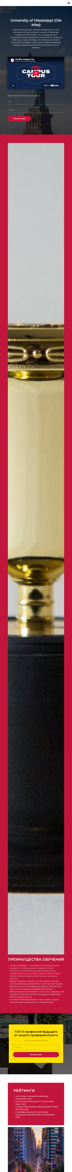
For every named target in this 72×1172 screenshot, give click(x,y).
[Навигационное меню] (69, 3)
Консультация (19, 118)
